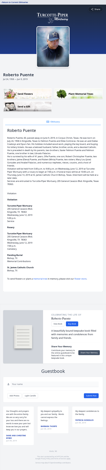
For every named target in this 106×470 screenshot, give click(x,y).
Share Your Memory (89, 352)
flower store (80, 278)
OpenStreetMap (56, 463)
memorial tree (40, 278)
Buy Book (72, 324)
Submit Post (91, 395)
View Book (58, 324)
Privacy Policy (46, 459)
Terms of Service (60, 459)
